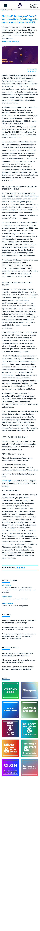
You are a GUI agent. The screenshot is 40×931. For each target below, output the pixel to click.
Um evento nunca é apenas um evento (15, 598)
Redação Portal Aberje (10, 41)
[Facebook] (30, 71)
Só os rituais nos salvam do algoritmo (15, 605)
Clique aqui (6, 481)
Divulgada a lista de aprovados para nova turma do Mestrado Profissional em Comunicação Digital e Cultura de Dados (19, 636)
